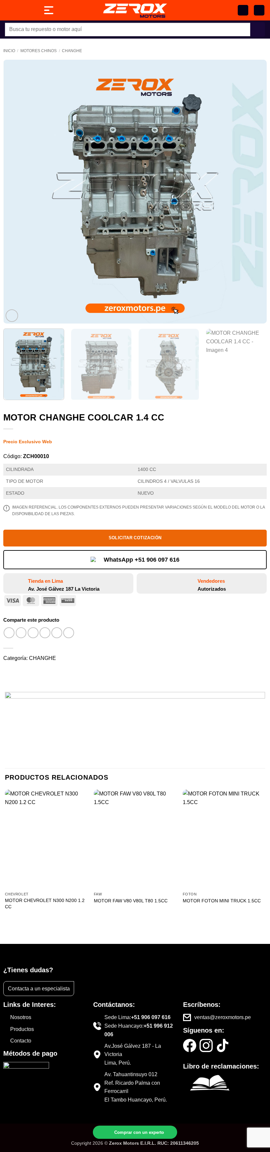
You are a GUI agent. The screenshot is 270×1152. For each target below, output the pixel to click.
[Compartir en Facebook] (21, 632)
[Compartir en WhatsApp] (9, 632)
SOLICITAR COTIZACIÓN (135, 537)
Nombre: (106, 1078)
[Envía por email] (45, 632)
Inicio (9, 50)
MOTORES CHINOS (38, 50)
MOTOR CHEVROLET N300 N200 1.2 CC (45, 903)
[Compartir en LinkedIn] (68, 632)
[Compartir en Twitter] (33, 632)
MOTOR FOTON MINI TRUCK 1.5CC (222, 900)
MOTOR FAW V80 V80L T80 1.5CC (131, 900)
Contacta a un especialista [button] (39, 988)
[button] (259, 10)
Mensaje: (107, 1099)
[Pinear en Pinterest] (56, 632)
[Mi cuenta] (243, 10)
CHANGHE (72, 50)
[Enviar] (257, 29)
